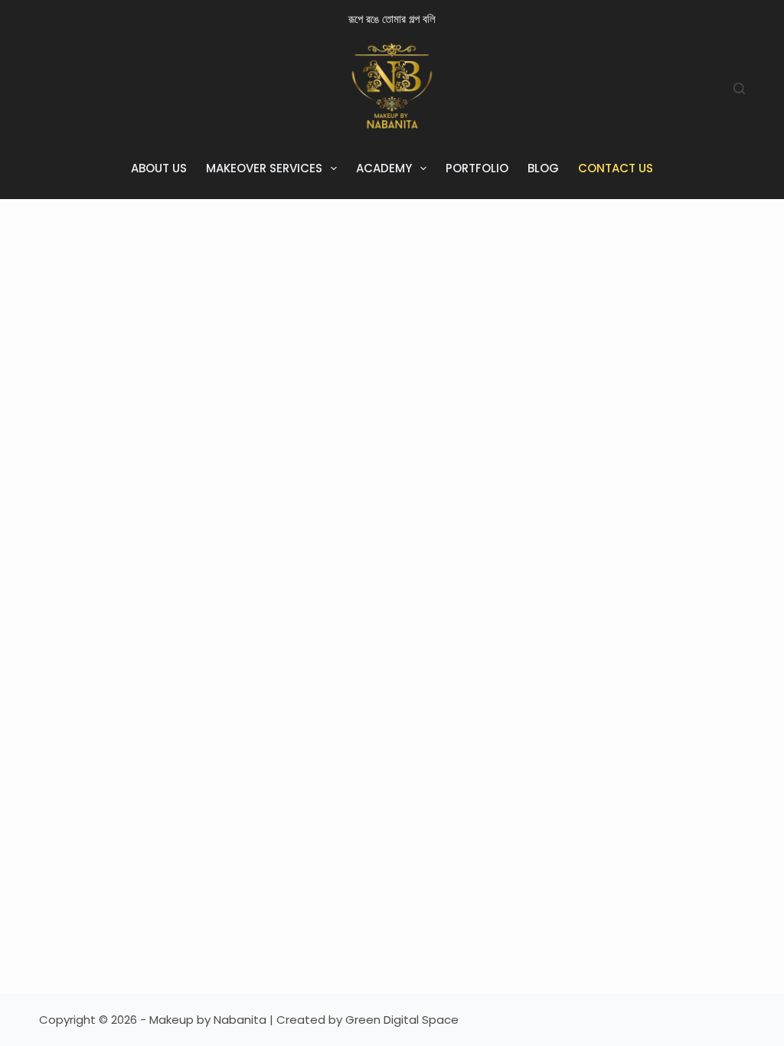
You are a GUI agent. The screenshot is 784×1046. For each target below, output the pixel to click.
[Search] (739, 88)
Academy (384, 168)
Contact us (615, 168)
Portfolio (477, 168)
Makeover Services (264, 168)
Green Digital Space (402, 1020)
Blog (543, 168)
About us (159, 168)
